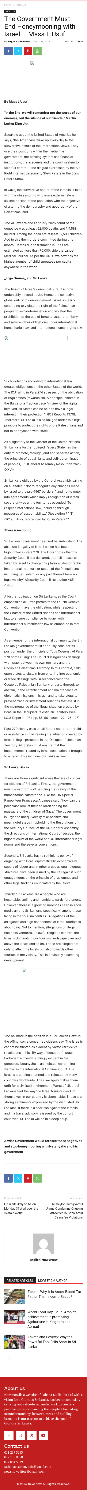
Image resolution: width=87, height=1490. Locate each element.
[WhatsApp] (37, 51)
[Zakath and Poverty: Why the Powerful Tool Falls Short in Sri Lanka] (14, 1342)
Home (8, 5)
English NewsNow (19, 41)
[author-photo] (43, 1254)
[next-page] (13, 1357)
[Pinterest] (28, 51)
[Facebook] (8, 51)
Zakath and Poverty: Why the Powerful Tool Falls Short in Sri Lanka (51, 1342)
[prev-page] (7, 1357)
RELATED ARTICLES (20, 1280)
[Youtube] (43, 1435)
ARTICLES (21, 5)
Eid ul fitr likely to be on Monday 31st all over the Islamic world (21, 1208)
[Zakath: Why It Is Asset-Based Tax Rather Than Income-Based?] (14, 1296)
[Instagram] (20, 1435)
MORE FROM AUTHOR (53, 1280)
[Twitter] (18, 51)
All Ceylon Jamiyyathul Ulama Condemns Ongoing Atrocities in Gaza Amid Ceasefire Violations (64, 1210)
